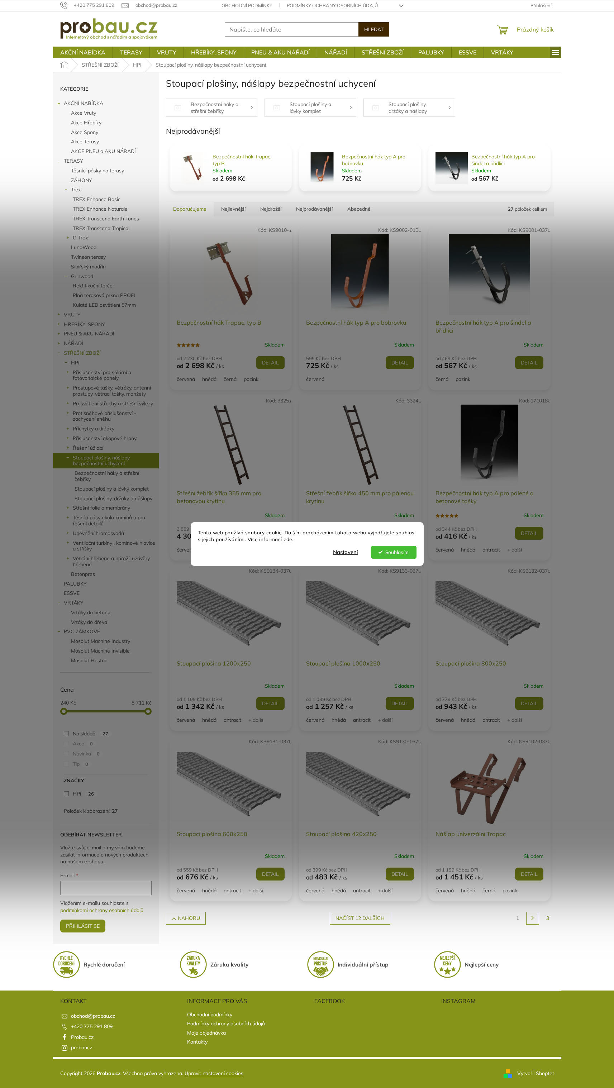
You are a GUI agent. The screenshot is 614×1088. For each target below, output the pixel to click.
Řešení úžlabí (88, 448)
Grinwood (82, 276)
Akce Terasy (85, 141)
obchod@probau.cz (93, 1016)
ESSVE (72, 593)
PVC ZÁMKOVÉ (82, 631)
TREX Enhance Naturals (100, 209)
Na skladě (90, 733)
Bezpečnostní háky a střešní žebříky (107, 476)
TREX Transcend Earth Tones (106, 218)
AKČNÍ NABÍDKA (83, 103)
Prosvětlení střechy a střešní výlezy (113, 403)
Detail (270, 362)
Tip (80, 764)
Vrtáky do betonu (90, 612)
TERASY (73, 161)
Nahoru (189, 918)
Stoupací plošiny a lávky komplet (112, 489)
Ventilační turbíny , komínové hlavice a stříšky (114, 546)
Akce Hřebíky (86, 122)
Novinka (86, 753)
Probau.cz (82, 1037)
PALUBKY (75, 584)
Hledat (374, 29)
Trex (76, 189)
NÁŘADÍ (73, 343)
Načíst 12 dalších (360, 918)
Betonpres (83, 574)
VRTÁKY (74, 603)
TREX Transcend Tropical (101, 228)
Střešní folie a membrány (101, 508)
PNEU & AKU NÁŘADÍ (89, 333)
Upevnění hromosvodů (98, 533)
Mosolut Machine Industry (100, 641)
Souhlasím (397, 552)
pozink (251, 379)
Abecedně (359, 209)
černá (230, 379)
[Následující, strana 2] (532, 918)
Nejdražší (270, 209)
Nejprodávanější (314, 209)
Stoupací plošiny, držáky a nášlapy (113, 498)
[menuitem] (83, 52)
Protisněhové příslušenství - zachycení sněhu (104, 416)
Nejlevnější (233, 209)
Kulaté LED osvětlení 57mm (104, 305)
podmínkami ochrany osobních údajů (101, 910)
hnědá (209, 379)
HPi (75, 362)
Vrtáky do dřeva (89, 622)
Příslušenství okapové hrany (105, 438)
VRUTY (72, 314)
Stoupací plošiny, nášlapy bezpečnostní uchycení (101, 460)
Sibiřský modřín (88, 266)
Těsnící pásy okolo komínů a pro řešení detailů (109, 520)
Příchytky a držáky (93, 428)
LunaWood (83, 247)
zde (288, 539)
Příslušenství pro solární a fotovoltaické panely (102, 375)
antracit (491, 550)
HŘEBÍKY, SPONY (84, 324)
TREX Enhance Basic (96, 199)
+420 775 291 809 (92, 1026)
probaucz (81, 1047)
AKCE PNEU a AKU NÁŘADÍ (103, 151)
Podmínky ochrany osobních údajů (332, 5)
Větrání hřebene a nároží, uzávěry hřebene (111, 561)
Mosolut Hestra (88, 660)
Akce (83, 743)
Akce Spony (84, 132)
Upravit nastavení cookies (214, 1073)
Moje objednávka (206, 1033)
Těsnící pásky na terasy (97, 170)
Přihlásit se (83, 926)
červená (186, 379)
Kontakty (197, 1042)
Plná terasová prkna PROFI (104, 295)
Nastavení (345, 552)
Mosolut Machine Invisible (100, 651)
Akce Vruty (83, 113)
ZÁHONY (81, 180)
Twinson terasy (88, 257)
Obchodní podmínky (247, 5)
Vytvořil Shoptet (535, 1073)
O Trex (80, 237)
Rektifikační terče (93, 285)
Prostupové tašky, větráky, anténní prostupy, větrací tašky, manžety (112, 391)
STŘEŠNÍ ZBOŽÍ (82, 353)
